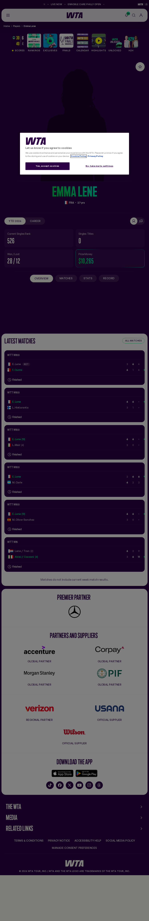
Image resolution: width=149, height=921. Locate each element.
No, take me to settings (99, 166)
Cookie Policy (78, 156)
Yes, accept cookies (47, 166)
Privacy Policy (95, 156)
